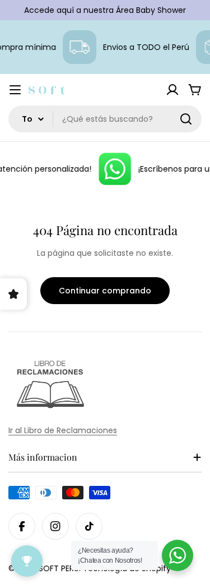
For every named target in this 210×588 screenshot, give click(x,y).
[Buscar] (186, 119)
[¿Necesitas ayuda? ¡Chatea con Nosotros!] (177, 555)
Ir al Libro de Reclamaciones (62, 430)
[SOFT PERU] (113, 169)
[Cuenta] (172, 90)
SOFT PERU (59, 568)
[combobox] (105, 118)
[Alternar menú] (15, 90)
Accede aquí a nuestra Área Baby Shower (105, 10)
